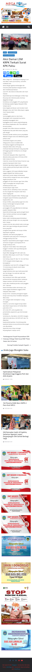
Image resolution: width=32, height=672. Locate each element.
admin (15, 69)
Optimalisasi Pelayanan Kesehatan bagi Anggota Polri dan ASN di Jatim (16, 374)
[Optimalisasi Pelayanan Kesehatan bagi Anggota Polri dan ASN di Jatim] (16, 355)
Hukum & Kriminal (12, 52)
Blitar (5, 52)
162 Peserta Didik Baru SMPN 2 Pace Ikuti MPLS (15, 404)
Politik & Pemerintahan (9, 55)
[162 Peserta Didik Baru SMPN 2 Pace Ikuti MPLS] (16, 386)
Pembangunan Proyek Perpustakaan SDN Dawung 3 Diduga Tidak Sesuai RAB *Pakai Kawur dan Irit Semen (16, 339)
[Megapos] (3, 27)
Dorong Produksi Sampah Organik (18, 345)
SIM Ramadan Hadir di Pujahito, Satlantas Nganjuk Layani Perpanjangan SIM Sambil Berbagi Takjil (16, 435)
